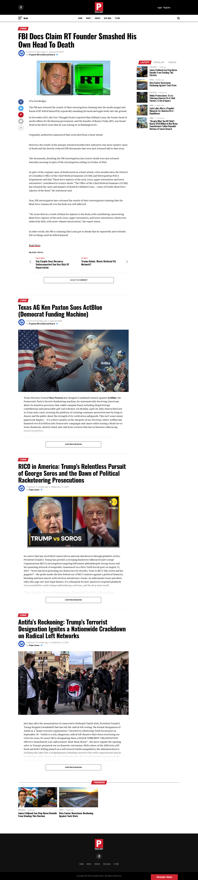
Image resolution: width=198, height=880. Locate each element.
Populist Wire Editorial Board (42, 55)
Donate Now (164, 877)
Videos (97, 18)
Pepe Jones (34, 490)
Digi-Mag (107, 18)
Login (160, 7)
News (88, 18)
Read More (34, 245)
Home (80, 18)
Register (167, 7)
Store (117, 18)
